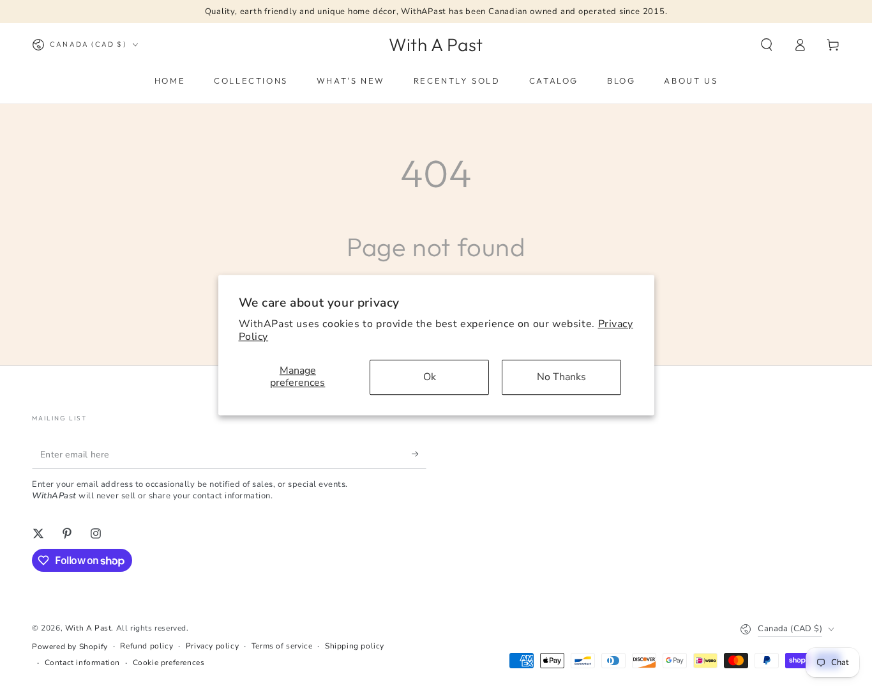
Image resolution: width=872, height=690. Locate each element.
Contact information (82, 662)
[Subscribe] (419, 454)
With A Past (88, 628)
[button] (766, 45)
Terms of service (282, 646)
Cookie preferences (169, 662)
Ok (429, 377)
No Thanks (561, 377)
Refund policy (146, 646)
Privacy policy (212, 646)
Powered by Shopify (70, 646)
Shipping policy (354, 646)
